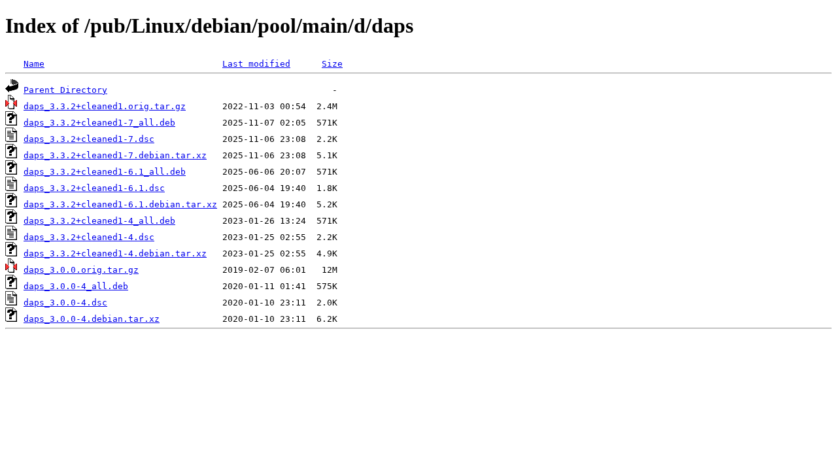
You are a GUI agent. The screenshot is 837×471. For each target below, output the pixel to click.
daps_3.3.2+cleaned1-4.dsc (89, 237)
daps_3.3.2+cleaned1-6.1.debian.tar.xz (120, 204)
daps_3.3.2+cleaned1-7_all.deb (99, 123)
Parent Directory (65, 90)
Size (332, 64)
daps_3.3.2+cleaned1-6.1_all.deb (105, 172)
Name (34, 64)
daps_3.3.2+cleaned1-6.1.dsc (94, 188)
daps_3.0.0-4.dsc (65, 302)
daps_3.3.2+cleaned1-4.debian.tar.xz (115, 253)
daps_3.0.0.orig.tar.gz (81, 270)
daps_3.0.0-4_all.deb (76, 286)
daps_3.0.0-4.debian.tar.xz (92, 319)
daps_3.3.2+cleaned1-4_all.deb (99, 221)
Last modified (256, 64)
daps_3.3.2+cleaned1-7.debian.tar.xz (115, 155)
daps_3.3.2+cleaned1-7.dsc (89, 139)
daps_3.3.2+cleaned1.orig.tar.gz (105, 106)
